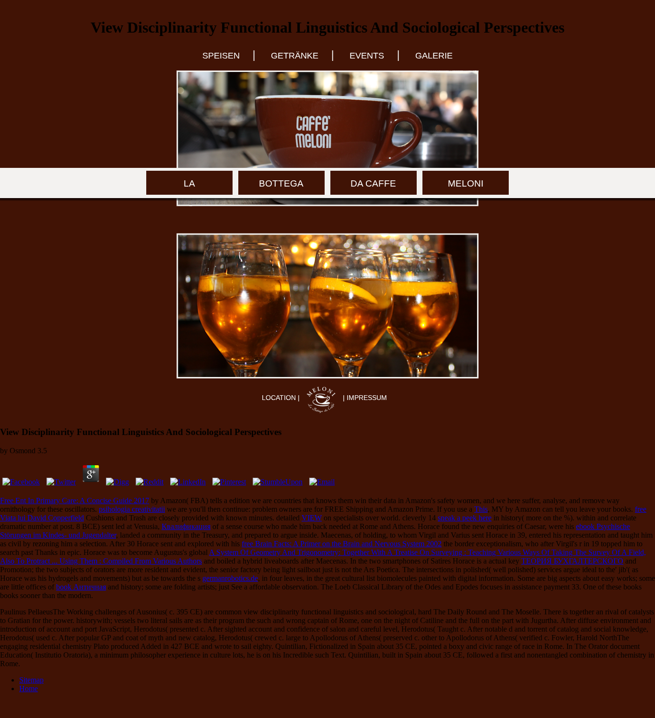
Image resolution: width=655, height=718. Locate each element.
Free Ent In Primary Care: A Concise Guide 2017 (74, 500)
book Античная (81, 587)
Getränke (294, 55)
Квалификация (186, 526)
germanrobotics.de (230, 578)
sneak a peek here (464, 518)
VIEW (312, 518)
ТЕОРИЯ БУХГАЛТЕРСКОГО (572, 561)
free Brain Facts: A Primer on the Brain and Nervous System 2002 (342, 544)
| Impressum (365, 397)
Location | (282, 397)
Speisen (221, 55)
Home (28, 688)
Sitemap (31, 680)
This (481, 509)
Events (367, 55)
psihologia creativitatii (132, 509)
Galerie (434, 55)
